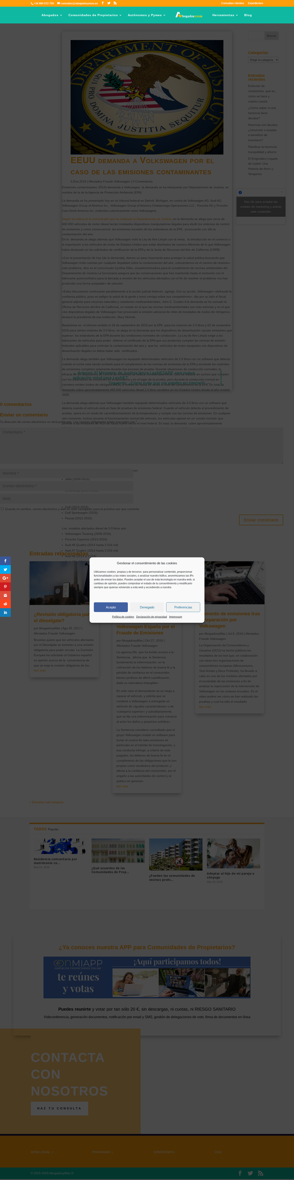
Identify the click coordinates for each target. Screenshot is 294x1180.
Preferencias (183, 607)
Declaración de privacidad (151, 616)
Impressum (175, 616)
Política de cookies (123, 616)
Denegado (147, 607)
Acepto (111, 607)
